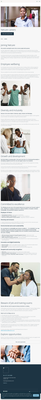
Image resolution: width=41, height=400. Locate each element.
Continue (36, 395)
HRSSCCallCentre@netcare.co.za (7, 330)
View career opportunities (7, 33)
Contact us (5, 382)
